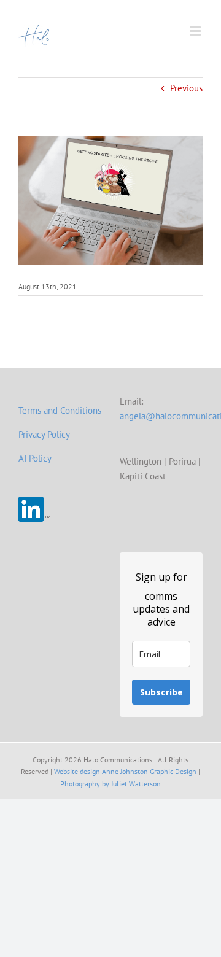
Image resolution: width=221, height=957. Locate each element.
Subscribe (161, 692)
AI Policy (35, 458)
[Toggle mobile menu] (196, 31)
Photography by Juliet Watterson (110, 783)
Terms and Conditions (59, 410)
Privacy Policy (44, 434)
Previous (186, 88)
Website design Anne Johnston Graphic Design (125, 771)
